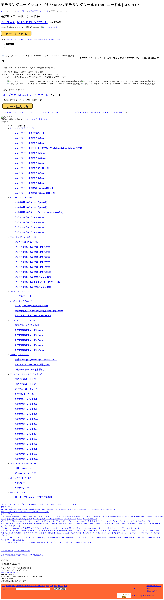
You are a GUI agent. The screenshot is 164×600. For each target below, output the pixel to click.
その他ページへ (109, 509)
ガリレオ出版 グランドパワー (55, 521)
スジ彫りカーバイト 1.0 (26, 439)
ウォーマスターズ (14, 519)
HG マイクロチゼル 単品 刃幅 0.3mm (32, 252)
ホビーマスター (11, 535)
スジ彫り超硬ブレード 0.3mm (29, 335)
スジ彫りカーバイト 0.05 (26, 419)
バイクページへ (48, 509)
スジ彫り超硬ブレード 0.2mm (29, 330)
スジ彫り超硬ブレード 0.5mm (29, 340)
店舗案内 (150, 596)
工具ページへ (17, 512)
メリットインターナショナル (96, 538)
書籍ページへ (6, 514)
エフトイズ (71, 519)
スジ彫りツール (54, 39)
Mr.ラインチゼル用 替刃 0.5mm (29, 163)
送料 (148, 588)
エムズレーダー (7, 551)
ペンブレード (21, 483)
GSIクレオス (15, 128)
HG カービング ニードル (26, 242)
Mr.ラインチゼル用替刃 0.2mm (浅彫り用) (34, 188)
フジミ (32, 533)
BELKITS (87, 533)
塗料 (47, 586)
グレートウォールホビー (77, 521)
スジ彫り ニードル (32, 39)
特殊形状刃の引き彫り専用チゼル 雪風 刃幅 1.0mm (39, 311)
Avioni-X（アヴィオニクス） (45, 516)
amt (56, 519)
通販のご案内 (15, 555)
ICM (28, 516)
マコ (2, 538)
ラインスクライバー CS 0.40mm (30, 222)
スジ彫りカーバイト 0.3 (26, 409)
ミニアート (37, 538)
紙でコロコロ (17, 521)
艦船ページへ (23, 509)
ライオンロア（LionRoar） (30, 542)
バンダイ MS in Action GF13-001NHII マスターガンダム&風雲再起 (99, 112)
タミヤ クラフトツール (25, 320)
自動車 (18, 586)
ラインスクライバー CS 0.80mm (30, 232)
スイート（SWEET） (111, 523)
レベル (81, 542)
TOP (3, 589)
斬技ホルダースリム (24, 394)
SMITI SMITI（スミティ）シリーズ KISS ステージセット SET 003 (30, 112)
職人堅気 (28, 301)
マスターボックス (12, 538)
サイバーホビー (7, 523)
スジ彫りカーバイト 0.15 (26, 449)
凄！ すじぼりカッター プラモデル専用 (33, 497)
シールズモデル (51, 523)
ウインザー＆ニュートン (151, 516)
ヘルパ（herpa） (97, 533)
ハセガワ (13, 355)
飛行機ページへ (11, 509)
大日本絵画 (25, 528)
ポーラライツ (126, 533)
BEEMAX (91, 530)
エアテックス (26, 519)
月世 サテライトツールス (98, 521)
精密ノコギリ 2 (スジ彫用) (27, 325)
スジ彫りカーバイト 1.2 (26, 444)
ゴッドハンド (15, 291)
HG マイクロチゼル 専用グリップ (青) (33, 287)
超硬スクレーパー (29, 464)
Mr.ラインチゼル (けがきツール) (30, 133)
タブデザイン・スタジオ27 (41, 528)
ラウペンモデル (60, 542)
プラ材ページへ (29, 512)
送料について (26, 555)
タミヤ (13, 320)
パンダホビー (40, 530)
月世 (12, 478)
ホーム (4, 504)
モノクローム (147, 538)
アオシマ (60, 516)
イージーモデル (115, 516)
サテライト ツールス (23, 478)
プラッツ (38, 533)
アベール (96, 516)
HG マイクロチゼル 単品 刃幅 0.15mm (33, 272)
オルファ (93, 519)
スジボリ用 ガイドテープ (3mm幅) (31, 202)
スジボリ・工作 (26, 198)
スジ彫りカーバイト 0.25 (26, 459)
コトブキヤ (9, 94)
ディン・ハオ (63, 528)
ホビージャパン (138, 533)
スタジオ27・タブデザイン (140, 523)
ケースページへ (42, 512)
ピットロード (101, 530)
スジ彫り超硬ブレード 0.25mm (29, 350)
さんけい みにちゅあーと (24, 523)
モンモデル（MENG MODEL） (13, 540)
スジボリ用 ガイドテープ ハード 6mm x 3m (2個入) (39, 212)
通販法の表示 (38, 555)
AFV (3, 509)
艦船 (13, 586)
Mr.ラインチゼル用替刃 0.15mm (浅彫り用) (35, 193)
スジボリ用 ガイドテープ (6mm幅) (31, 207)
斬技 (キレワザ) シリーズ (32, 374)
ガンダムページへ (62, 509)
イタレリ (137, 516)
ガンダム (41, 586)
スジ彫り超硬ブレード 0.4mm (29, 345)
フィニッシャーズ (148, 530)
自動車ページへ (35, 509)
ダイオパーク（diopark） (11, 528)
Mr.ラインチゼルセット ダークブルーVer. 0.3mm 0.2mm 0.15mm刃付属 (48, 148)
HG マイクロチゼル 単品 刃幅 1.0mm (32, 267)
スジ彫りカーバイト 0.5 (26, 424)
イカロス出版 (127, 516)
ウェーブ (13, 237)
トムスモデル (115, 528)
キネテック (38, 521)
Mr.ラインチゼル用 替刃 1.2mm (29, 183)
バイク (24, 586)
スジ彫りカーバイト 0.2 (26, 404)
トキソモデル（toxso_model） (86, 528)
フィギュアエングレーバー (27, 389)
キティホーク (28, 521)
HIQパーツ (14, 198)
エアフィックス (39, 519)
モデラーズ (112, 538)
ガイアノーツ (6, 521)
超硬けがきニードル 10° (26, 379)
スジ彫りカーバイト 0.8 (26, 434)
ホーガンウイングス (112, 533)
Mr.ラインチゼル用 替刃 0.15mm (30, 153)
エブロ (79, 519)
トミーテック (104, 528)
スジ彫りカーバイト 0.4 (26, 414)
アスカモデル (86, 516)
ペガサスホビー (76, 533)
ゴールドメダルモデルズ (133, 521)
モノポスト (157, 538)
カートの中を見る (139, 596)
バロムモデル (21, 530)
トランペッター (135, 528)
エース (60, 519)
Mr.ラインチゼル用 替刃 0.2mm (29, 143)
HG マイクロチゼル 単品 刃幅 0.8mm (32, 262)
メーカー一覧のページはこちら (13, 516)
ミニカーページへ (95, 509)
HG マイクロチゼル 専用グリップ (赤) (33, 277)
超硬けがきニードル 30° (26, 384)
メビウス (80, 538)
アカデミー (68, 516)
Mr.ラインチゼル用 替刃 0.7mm (29, 173)
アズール (77, 516)
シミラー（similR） (80, 523)
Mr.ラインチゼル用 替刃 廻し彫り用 (32, 168)
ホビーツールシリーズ (27, 237)
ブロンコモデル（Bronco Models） (56, 533)
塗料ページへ (6, 512)
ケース (60, 586)
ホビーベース (150, 533)
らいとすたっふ (47, 542)
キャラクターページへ (79, 509)
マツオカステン (26, 538)
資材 (55, 586)
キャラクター (32, 586)
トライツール (23, 355)
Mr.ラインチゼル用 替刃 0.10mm (30, 158)
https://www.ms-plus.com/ (10, 572)
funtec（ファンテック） (130, 530)
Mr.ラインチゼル (27, 128)
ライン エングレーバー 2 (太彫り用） (32, 364)
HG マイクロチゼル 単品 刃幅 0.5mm (32, 257)
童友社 (13, 492)
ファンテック (15, 374)
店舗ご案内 (5, 555)
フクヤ (26, 533)
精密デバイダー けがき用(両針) (29, 369)
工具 (51, 586)
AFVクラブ (50, 519)
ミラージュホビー (57, 538)
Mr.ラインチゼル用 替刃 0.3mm (29, 138)
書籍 (65, 586)
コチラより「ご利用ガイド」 (37, 119)
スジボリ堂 (124, 523)
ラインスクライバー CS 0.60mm (30, 227)
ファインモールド (114, 530)
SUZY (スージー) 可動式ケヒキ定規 (31, 305)
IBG (31, 516)
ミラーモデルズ (70, 538)
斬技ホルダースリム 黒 (25, 473)
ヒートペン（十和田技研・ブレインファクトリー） (66, 530)
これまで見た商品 (124, 596)
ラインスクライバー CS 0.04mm (30, 217)
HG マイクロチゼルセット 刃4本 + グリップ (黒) (37, 282)
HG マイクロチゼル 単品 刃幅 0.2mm (32, 247)
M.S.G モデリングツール (32, 22)
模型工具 (25, 291)
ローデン (87, 542)
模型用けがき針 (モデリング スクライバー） (36, 359)
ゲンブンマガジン (115, 521)
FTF (65, 519)
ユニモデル (5, 542)
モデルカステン (135, 538)
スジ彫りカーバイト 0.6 (26, 429)
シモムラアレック (17, 301)
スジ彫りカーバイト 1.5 (26, 454)
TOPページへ (6, 507)
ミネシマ (45, 538)
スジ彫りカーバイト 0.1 (26, 399)
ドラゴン (124, 528)
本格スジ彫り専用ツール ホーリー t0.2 (33, 315)
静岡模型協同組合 (65, 523)
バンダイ (30, 530)
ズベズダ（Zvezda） (13, 526)
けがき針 (44, 39)
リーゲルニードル (23, 296)
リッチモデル (72, 542)
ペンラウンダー (22, 488)
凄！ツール (20, 492)
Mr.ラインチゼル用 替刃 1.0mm (29, 178)
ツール (12, 504)
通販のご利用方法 (153, 586)
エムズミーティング (22, 551)
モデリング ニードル (15, 39)
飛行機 (8, 586)
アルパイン (104, 516)
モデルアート (123, 538)
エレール (86, 519)
